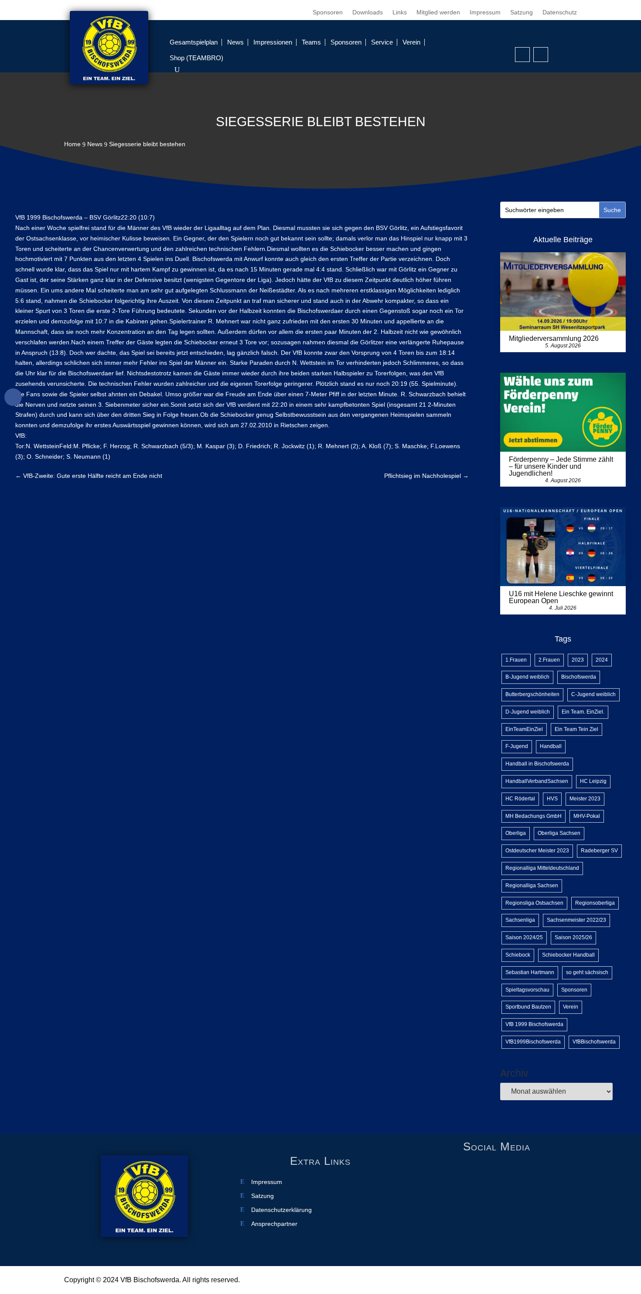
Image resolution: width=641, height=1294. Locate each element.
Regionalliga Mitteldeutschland (542, 868)
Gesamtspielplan (194, 42)
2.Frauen (549, 660)
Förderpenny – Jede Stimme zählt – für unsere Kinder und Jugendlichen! (561, 466)
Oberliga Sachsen (559, 833)
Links (399, 12)
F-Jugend (516, 746)
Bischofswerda (578, 677)
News (235, 42)
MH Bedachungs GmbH (533, 816)
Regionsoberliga (595, 903)
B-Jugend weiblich (527, 677)
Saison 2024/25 (524, 937)
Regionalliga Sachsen (531, 885)
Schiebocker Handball (568, 955)
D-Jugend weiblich (527, 712)
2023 (578, 660)
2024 (602, 660)
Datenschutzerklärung (281, 1210)
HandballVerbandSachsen (536, 781)
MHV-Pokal (586, 816)
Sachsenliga (520, 920)
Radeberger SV (599, 851)
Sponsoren (328, 12)
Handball (551, 746)
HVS (552, 799)
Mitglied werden (438, 12)
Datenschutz (559, 12)
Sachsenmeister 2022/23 (576, 920)
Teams (311, 42)
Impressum (485, 12)
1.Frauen (516, 660)
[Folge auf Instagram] (540, 54)
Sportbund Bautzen (528, 1007)
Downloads (367, 12)
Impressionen (272, 42)
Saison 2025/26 (573, 937)
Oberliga (515, 833)
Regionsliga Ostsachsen (534, 903)
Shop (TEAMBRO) (196, 58)
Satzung (521, 12)
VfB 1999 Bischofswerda (534, 1024)
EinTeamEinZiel (524, 729)
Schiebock (517, 955)
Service (382, 42)
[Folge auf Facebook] (522, 54)
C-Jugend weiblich (593, 694)
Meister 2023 (584, 799)
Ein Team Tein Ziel (576, 729)
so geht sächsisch (587, 972)
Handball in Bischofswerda (537, 764)
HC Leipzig (593, 781)
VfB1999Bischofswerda (533, 1042)
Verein (411, 42)
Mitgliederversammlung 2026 (554, 338)
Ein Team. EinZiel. (583, 712)
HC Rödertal (520, 799)
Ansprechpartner (274, 1224)
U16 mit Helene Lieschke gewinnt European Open (561, 597)
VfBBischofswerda (594, 1042)
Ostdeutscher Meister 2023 (537, 851)
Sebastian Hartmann (529, 972)
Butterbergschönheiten (532, 694)
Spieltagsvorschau (527, 990)
